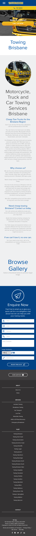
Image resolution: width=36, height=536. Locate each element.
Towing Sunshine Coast (18, 443)
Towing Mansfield (18, 482)
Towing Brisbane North (18, 461)
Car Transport (18, 410)
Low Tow (18, 413)
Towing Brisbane (18, 433)
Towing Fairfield (18, 476)
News (17, 393)
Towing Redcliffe (18, 446)
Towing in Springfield (18, 494)
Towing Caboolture (18, 455)
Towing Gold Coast (18, 436)
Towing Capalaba (17, 470)
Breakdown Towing (18, 407)
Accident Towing (18, 404)
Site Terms (14, 529)
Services (18, 400)
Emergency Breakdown (18, 422)
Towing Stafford (18, 497)
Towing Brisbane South (18, 464)
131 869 (19, 8)
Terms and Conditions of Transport (12, 527)
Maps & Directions (19, 523)
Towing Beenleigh (18, 458)
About (18, 385)
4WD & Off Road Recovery (18, 419)
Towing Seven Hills (18, 491)
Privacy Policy (27, 527)
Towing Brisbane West (18, 467)
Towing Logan (18, 449)
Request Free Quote (16, 364)
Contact (18, 509)
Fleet (18, 429)
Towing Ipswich (18, 452)
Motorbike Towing (18, 416)
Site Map (21, 529)
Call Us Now (18, 23)
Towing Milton (18, 485)
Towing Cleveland (18, 473)
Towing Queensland (18, 439)
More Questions (16, 374)
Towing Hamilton (18, 479)
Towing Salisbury (17, 488)
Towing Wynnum (18, 500)
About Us (18, 390)
